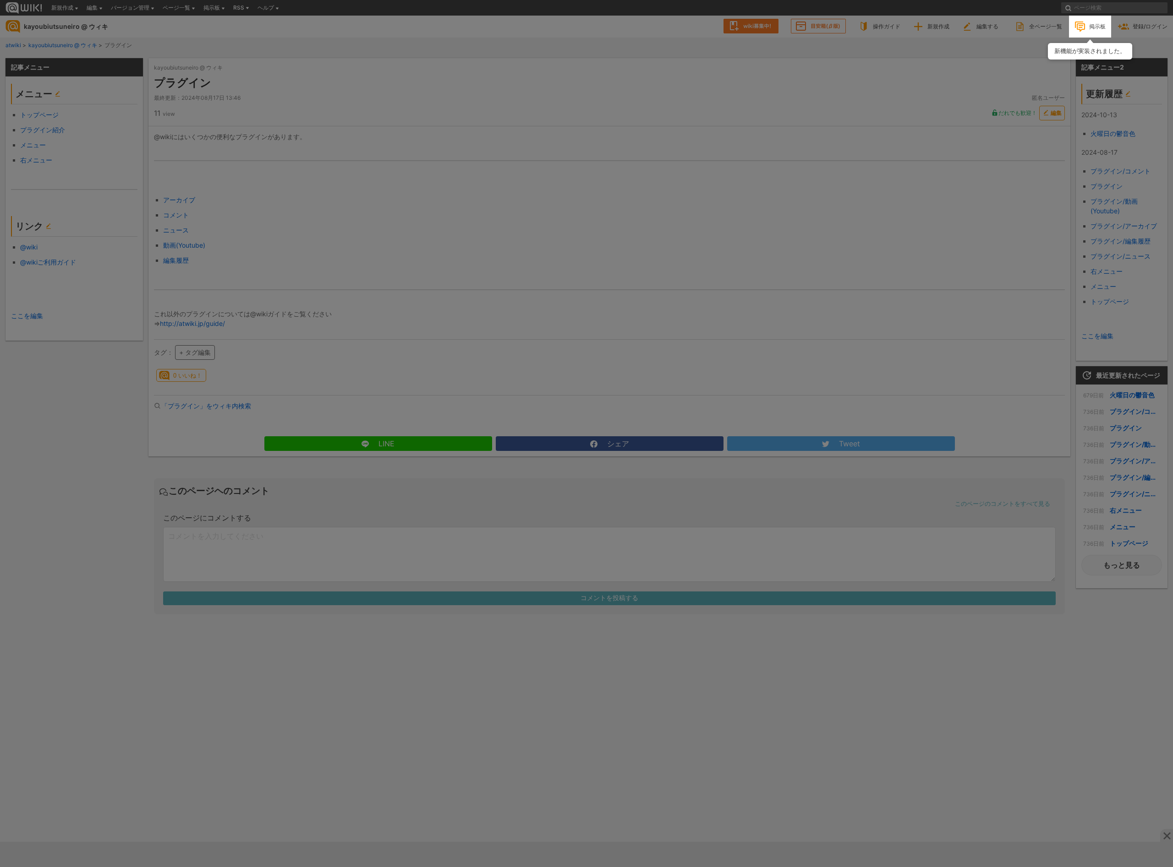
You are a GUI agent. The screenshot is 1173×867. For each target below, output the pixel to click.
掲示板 (1097, 26)
